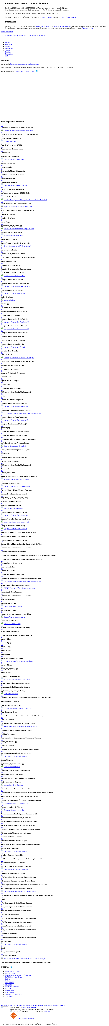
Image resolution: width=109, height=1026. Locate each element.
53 (2, 857)
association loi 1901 (30, 1007)
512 (2, 769)
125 (2, 626)
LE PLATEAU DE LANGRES (14, 276)
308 (2, 905)
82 (2, 422)
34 (2, 353)
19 (2, 758)
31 (2, 835)
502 (2, 671)
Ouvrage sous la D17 (11, 141)
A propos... (9, 996)
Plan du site (42, 35)
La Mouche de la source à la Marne (16, 756)
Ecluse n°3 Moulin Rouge (12, 624)
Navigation (9, 54)
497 (2, 637)
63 (2, 827)
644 (2, 467)
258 (2, 471)
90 (2, 216)
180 (2, 375)
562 (2, 441)
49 (2, 714)
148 (2, 831)
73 (2, 278)
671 (2, 367)
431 (2, 492)
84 (2, 173)
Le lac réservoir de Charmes (13, 785)
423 (2, 728)
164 (2, 732)
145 (2, 155)
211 (2, 143)
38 (2, 256)
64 (2, 864)
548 (2, 271)
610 (2, 415)
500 (2, 648)
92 (2, 306)
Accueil (7, 42)
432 (2, 573)
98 (2, 187)
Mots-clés (19, 71)
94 (2, 237)
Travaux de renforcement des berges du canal (19, 229)
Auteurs (7, 50)
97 (2, 177)
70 (2, 252)
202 (2, 871)
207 (2, 946)
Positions (8, 52)
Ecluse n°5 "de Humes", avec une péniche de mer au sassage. (24, 958)
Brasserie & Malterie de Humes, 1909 (16, 803)
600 (2, 939)
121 (2, 500)
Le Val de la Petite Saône (13, 977)
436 (2, 463)
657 (2, 295)
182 (2, 408)
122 (2, 517)
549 (2, 601)
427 (2, 398)
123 (2, 960)
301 (2, 875)
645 (2, 598)
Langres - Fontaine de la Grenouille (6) (17, 286)
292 (2, 893)
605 (2, 426)
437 (2, 561)
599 (2, 751)
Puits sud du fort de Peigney (13, 508)
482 (2, 590)
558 (2, 594)
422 (2, 791)
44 (2, 794)
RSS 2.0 (62, 1005)
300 (2, 909)
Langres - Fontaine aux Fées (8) (14, 347)
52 (2, 924)
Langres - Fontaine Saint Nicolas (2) (16, 515)
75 (2, 455)
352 (2, 629)
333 (2, 488)
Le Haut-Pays (9, 983)
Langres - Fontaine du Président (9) (16, 406)
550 (2, 608)
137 (2, 481)
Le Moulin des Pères (11, 694)
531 (2, 241)
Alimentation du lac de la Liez (14, 235)
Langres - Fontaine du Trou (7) (14, 293)
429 (2, 433)
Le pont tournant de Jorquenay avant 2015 (18, 708)
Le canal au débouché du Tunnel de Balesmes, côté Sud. (23, 581)
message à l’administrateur (67, 17)
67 (2, 744)
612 (2, 324)
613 (2, 281)
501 (2, 645)
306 (2, 772)
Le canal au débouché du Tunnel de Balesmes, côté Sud (22, 413)
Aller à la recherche (30, 35)
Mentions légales (31, 1005)
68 (2, 263)
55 (2, 776)
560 (2, 667)
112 (2, 147)
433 (2, 569)
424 (2, 313)
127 (2, 703)
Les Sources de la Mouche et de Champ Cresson (20, 726)
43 (2, 736)
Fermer (10, 32)
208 (2, 897)
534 (2, 780)
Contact (41, 1005)
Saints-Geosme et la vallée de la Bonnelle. (18, 246)
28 (2, 839)
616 (2, 402)
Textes (32, 71)
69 (2, 267)
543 (2, 474)
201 (2, 935)
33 (2, 132)
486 (2, 583)
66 (2, 371)
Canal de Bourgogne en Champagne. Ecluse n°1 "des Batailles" (25, 200)
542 (2, 259)
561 (2, 656)
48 (2, 879)
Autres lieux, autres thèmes (14, 994)
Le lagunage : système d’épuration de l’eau (18, 661)
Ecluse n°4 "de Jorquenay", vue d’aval (17, 679)
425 (2, 363)
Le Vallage (8, 985)
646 (2, 565)
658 (2, 230)
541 (2, 534)
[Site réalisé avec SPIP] (12, 1011)
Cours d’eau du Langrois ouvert (14, 617)
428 (2, 430)
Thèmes (7, 46)
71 (2, 538)
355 (2, 448)
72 (2, 331)
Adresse (26, 71)
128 (2, 954)
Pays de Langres (10, 973)
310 (2, 920)
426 (2, 386)
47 (2, 883)
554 (2, 663)
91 (2, 309)
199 (2, 202)
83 (2, 169)
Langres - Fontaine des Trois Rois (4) (16, 322)
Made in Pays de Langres (25, 1018)
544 (2, 224)
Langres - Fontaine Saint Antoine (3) (16, 420)
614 (2, 288)
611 (2, 317)
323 (2, 459)
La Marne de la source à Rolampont (16, 185)
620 (2, 394)
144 (2, 805)
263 (2, 576)
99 (2, 165)
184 (2, 136)
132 (2, 853)
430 (2, 437)
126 (2, 674)
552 (2, 180)
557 (2, 546)
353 (2, 452)
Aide (6, 56)
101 (2, 212)
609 (2, 510)
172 (2, 557)
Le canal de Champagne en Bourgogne (18, 975)
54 (2, 747)
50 (2, 710)
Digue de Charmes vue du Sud (14, 810)
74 (2, 334)
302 (2, 928)
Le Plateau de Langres (12, 971)
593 (2, 689)
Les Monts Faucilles (12, 986)
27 (2, 842)
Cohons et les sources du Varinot (15, 446)
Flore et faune (9, 990)
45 (2, 812)
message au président (47, 17)
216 (2, 338)
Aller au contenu (6, 35)
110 (2, 151)
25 (2, 816)
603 (2, 382)
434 (2, 359)
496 (2, 652)
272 (2, 950)
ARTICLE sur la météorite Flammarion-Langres (20, 588)
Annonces (4, 32)
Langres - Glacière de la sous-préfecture (17, 486)
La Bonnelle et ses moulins (13, 606)
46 (2, 823)
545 (2, 503)
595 (2, 846)
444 (2, 302)
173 (2, 550)
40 (2, 718)
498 (2, 641)
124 (2, 619)
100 (2, 161)
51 (2, 861)
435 (2, 390)
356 (2, 379)
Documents (9, 48)
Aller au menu (18, 35)
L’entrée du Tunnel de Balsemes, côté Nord (18, 131)
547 (2, 496)
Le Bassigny (9, 981)
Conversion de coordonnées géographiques (24, 64)
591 (2, 721)
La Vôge (8, 988)
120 (2, 195)
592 (2, 762)
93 (2, 349)
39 (2, 531)
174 (2, 553)
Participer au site (87, 28)
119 (2, 633)
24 (2, 820)
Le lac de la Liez (9, 300)
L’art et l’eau (9, 992)
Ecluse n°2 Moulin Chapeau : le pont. (16, 522)
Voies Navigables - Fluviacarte (14, 159)
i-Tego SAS (48, 1011)
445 (2, 220)
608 (2, 524)
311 (2, 887)
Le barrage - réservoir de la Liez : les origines (19, 358)
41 (2, 912)
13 (2, 699)
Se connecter (5, 1005)
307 (2, 901)
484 (2, 681)
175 (2, 542)
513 (2, 696)
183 (2, 126)
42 (2, 916)
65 (2, 932)
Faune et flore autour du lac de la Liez (16, 479)
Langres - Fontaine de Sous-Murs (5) (16, 329)
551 (2, 191)
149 (2, 787)
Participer (22, 1005)
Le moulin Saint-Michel (12, 767)
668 (2, 612)
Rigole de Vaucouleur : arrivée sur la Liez (18, 207)
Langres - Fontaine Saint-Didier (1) (15, 529)
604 (2, 740)
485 (2, 685)
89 (2, 248)
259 (2, 208)
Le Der (7, 979)
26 (2, 798)
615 (2, 342)
